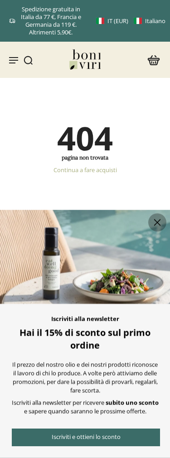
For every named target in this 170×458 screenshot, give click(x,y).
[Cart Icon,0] (151, 60)
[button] (131, 21)
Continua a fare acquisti (85, 170)
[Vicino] (157, 222)
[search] (28, 60)
